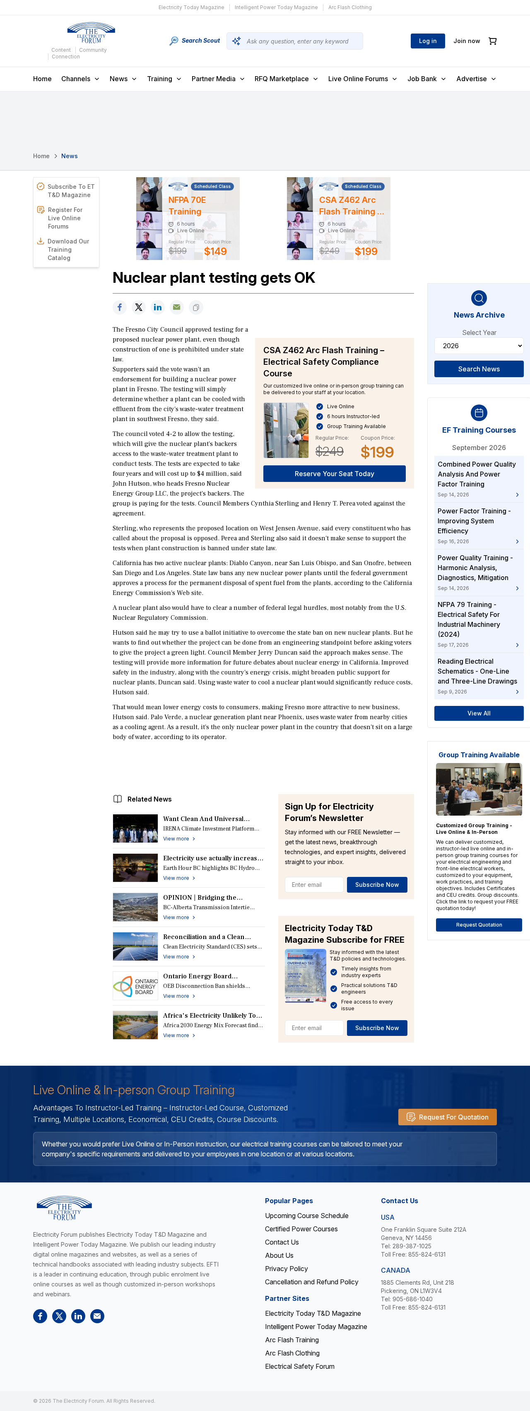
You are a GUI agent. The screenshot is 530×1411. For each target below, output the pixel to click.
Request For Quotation (454, 1117)
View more (176, 839)
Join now (466, 40)
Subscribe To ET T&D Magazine (71, 190)
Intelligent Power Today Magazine (276, 7)
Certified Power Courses (301, 1229)
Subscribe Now (377, 884)
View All (479, 713)
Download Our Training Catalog (68, 249)
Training (159, 79)
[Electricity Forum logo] (91, 32)
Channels (75, 79)
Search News (479, 369)
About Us (279, 1255)
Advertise (471, 79)
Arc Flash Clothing (350, 7)
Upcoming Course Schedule (307, 1215)
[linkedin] (158, 307)
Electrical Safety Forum (300, 1366)
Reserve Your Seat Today (334, 474)
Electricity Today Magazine (191, 7)
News (119, 79)
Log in (428, 40)
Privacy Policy (286, 1268)
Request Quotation (479, 925)
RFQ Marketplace (282, 79)
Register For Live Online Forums (65, 218)
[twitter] (139, 307)
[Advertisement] (263, 765)
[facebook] (120, 307)
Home (42, 79)
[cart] (493, 41)
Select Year (479, 332)
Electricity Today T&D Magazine (313, 1313)
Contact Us (282, 1242)
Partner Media (214, 79)
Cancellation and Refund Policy (312, 1282)
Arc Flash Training (292, 1340)
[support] (177, 307)
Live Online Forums (358, 79)
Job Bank (422, 79)
